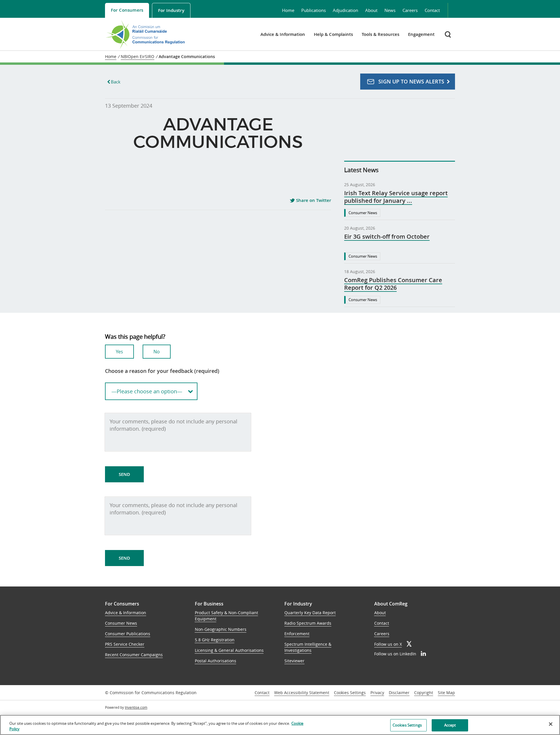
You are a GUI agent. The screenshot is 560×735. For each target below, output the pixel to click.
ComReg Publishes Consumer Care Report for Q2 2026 (393, 283)
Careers (410, 10)
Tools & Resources (380, 34)
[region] (280, 725)
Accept (450, 725)
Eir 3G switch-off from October (387, 236)
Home (288, 10)
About (371, 10)
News (390, 10)
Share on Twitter (313, 200)
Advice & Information (282, 34)
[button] (448, 34)
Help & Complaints (333, 34)
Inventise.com (136, 707)
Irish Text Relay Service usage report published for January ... (396, 197)
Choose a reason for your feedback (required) (162, 370)
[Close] (550, 724)
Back (115, 82)
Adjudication (345, 10)
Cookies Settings (350, 692)
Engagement (421, 34)
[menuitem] (127, 10)
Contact (432, 10)
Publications (313, 10)
